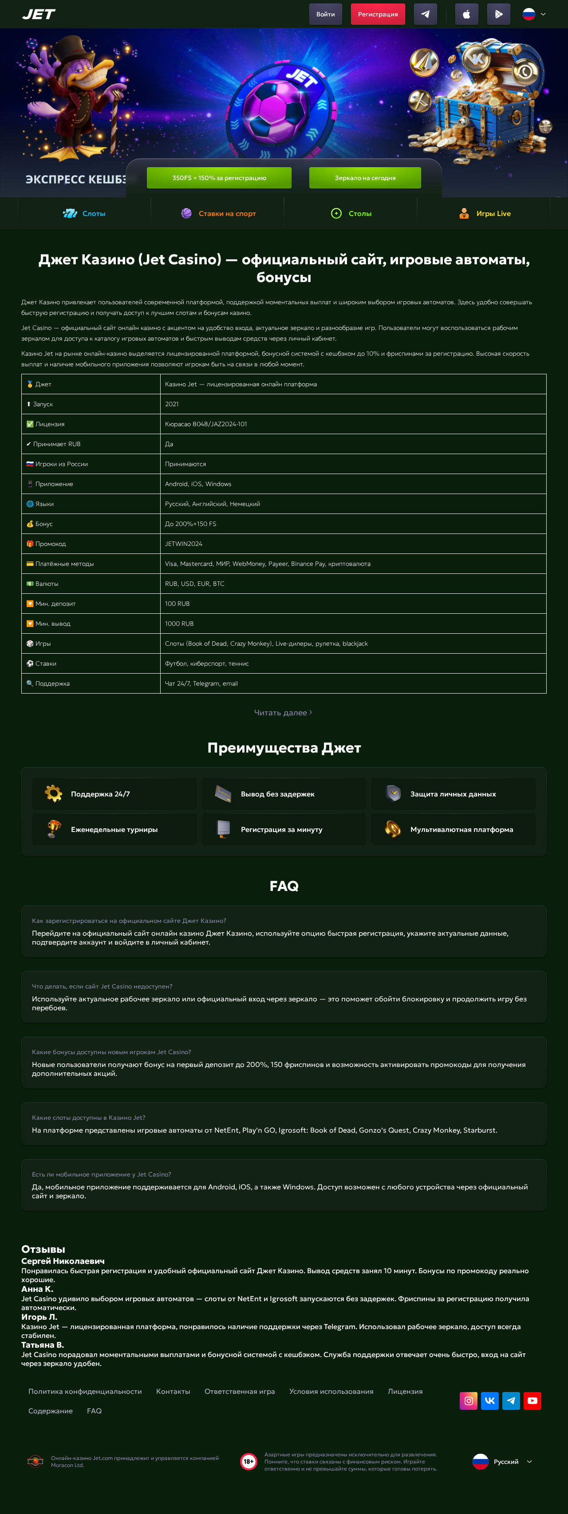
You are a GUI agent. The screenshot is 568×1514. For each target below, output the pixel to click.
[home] (40, 14)
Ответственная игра (240, 1391)
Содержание (50, 1410)
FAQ (94, 1410)
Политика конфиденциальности (85, 1391)
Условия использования (331, 1391)
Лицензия (405, 1391)
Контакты (173, 1391)
